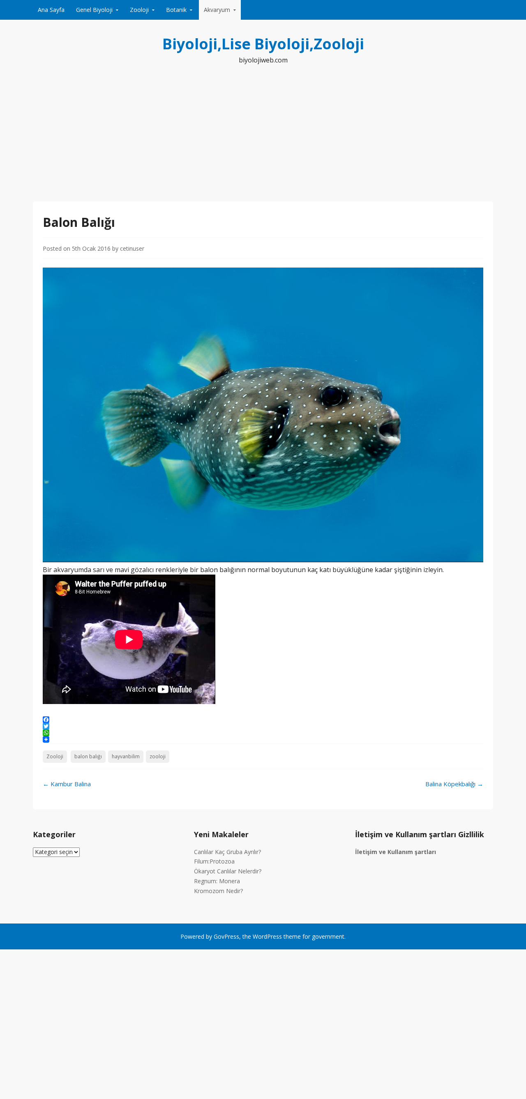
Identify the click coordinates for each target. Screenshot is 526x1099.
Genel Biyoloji (94, 10)
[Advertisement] (263, 139)
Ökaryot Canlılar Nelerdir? (227, 871)
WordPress (267, 936)
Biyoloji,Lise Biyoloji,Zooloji (263, 44)
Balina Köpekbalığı (454, 784)
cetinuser (132, 248)
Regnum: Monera (217, 881)
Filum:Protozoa (214, 861)
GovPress (226, 936)
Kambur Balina (67, 784)
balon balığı (88, 756)
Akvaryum (217, 10)
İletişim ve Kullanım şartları (395, 852)
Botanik (176, 10)
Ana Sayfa (51, 10)
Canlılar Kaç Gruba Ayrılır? (227, 852)
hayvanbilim (126, 756)
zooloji (158, 756)
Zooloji (139, 10)
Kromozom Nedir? (218, 891)
